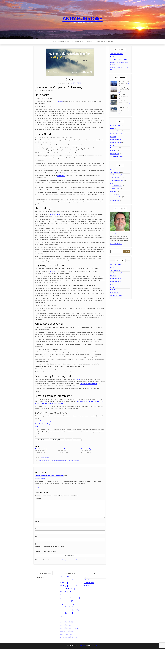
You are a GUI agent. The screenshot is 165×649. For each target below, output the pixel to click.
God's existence (65, 595)
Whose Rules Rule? (116, 156)
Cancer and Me (77, 42)
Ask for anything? (115, 125)
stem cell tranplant (66, 622)
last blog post (58, 101)
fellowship (63, 592)
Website (37, 536)
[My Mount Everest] (113, 83)
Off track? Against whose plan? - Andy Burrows (49, 475)
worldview (75, 637)
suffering (70, 631)
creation (70, 586)
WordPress (82, 645)
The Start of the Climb (41, 449)
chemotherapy (64, 580)
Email (37, 529)
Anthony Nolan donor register (44, 421)
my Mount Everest (55, 214)
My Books (90, 42)
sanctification (64, 619)
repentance (63, 616)
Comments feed (89, 582)
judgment (67, 601)
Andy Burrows (82, 18)
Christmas (63, 583)
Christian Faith (63, 42)
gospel (74, 595)
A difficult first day (86, 449)
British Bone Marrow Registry (43, 424)
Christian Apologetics (116, 134)
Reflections (113, 151)
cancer (41, 460)
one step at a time (65, 610)
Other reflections (115, 142)
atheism (62, 577)
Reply (38, 487)
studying (62, 631)
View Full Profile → (116, 243)
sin (71, 619)
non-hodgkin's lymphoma (59, 460)
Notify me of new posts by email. (46, 551)
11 (128, 83)
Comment (38, 498)
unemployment (65, 637)
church (70, 583)
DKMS (36, 427)
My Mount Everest (63, 449)
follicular (71, 592)
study (76, 628)
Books (112, 128)
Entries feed (87, 580)
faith (72, 589)
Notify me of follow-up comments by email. (49, 546)
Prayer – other (114, 148)
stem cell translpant (66, 625)
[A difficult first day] (113, 102)
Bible (68, 577)
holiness (76, 598)
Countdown (122, 94)
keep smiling (76, 601)
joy (61, 601)
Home (54, 42)
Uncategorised (114, 153)
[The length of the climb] (113, 109)
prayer (62, 613)
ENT (67, 589)
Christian (74, 580)
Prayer (112, 145)
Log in (86, 577)
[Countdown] (113, 96)
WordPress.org (88, 585)
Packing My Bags (124, 88)
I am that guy (61, 175)
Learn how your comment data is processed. (72, 560)
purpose (69, 613)
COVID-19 (63, 586)
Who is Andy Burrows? (105, 42)
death (77, 586)
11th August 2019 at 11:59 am (41, 478)
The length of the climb (123, 108)
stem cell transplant (73, 460)
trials (71, 634)
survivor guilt (64, 634)
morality (71, 604)
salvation (72, 616)
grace (62, 598)
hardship (68, 598)
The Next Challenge (116, 53)
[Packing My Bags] (113, 89)
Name (37, 521)
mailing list (77, 379)
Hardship (113, 136)
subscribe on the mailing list (88, 383)
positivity (76, 610)
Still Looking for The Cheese (119, 59)
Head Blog (95, 645)
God (77, 592)
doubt (62, 589)
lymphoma (47, 460)
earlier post (53, 271)
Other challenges (115, 139)
